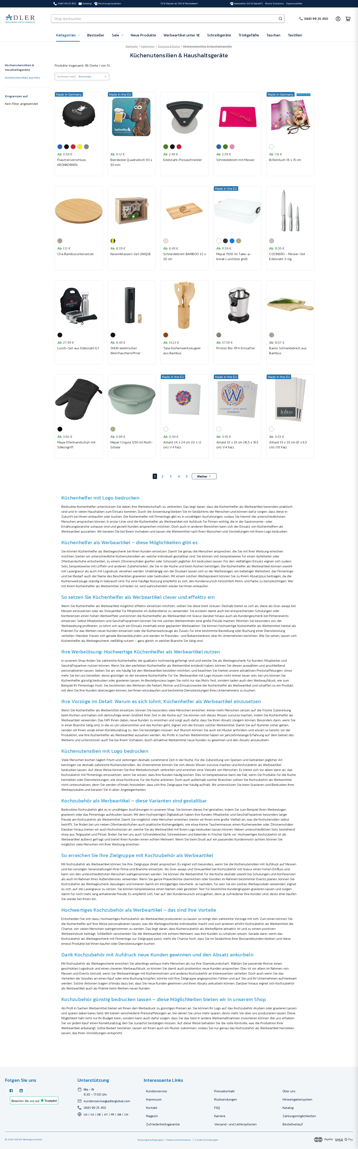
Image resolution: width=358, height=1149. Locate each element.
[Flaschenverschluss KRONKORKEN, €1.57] (79, 117)
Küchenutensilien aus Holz (22, 77)
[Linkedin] (21, 1090)
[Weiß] (271, 146)
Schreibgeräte (219, 35)
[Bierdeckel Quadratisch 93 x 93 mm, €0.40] (132, 117)
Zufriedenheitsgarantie (163, 1124)
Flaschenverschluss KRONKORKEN (71, 162)
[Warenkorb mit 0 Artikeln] (348, 19)
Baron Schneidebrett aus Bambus (288, 350)
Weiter (202, 476)
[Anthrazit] (225, 240)
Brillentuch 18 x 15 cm (285, 159)
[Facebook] (11, 1090)
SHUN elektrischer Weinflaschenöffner (125, 350)
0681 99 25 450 (67, 3)
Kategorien (66, 35)
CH (126, 1114)
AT (106, 1114)
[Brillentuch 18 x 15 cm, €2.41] (290, 117)
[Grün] (165, 146)
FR (112, 1114)
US (85, 1114)
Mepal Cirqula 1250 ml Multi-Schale (131, 445)
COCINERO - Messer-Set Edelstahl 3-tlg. (287, 256)
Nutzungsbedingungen (150, 1140)
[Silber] (271, 240)
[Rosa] (232, 146)
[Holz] (165, 335)
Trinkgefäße (248, 35)
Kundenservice (156, 1091)
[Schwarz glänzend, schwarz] (59, 429)
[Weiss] (218, 240)
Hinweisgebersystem (297, 1099)
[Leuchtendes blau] (232, 240)
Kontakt (151, 1107)
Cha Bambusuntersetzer (75, 253)
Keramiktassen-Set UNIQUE (130, 253)
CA (92, 1114)
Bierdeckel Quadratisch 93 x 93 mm (131, 162)
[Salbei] (238, 240)
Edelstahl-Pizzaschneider (182, 159)
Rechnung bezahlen (109, 3)
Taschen (273, 35)
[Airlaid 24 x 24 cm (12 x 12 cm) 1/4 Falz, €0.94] (184, 399)
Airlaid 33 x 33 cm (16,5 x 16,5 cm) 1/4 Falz (237, 445)
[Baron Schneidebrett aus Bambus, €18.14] (290, 305)
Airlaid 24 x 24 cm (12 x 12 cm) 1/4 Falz (182, 445)
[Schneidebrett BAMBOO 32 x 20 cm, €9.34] (184, 211)
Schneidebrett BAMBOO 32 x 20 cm (184, 256)
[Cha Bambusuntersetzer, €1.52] (79, 211)
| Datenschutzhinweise (177, 1140)
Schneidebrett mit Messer (235, 159)
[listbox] (93, 76)
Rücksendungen (225, 1099)
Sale (115, 35)
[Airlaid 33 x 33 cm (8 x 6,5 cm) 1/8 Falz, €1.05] (290, 399)
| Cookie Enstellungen (205, 1140)
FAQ (217, 1107)
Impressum (154, 1099)
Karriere (219, 1115)
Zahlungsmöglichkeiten (299, 1115)
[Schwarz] (66, 146)
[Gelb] (79, 146)
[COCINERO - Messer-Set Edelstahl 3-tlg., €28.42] (290, 211)
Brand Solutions (274, 3)
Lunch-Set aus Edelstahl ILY (78, 348)
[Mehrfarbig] (112, 240)
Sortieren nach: (66, 76)
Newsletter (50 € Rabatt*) (248, 3)
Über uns (289, 1091)
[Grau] (86, 146)
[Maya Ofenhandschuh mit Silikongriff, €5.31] (79, 399)
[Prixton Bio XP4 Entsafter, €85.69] (237, 305)
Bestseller (95, 35)
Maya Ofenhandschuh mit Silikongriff (76, 445)
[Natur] (59, 240)
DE (99, 1114)
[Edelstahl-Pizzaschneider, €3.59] (184, 117)
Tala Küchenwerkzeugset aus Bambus (182, 350)
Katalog (87, 3)
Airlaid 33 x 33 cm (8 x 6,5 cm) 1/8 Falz (288, 445)
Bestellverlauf (293, 1124)
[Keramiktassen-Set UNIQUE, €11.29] (132, 211)
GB (119, 1114)
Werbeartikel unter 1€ (181, 35)
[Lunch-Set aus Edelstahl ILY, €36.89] (79, 305)
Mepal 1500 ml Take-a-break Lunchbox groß (233, 256)
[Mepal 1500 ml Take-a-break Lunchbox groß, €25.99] (237, 211)
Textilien (295, 35)
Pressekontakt (224, 1091)
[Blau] (59, 146)
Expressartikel (294, 3)
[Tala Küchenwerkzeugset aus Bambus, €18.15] (184, 305)
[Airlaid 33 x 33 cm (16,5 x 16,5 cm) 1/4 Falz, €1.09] (237, 399)
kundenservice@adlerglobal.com (107, 1101)
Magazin (152, 1115)
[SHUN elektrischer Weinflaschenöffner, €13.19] (132, 305)
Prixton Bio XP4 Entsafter (235, 348)
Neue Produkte (143, 35)
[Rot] (73, 146)
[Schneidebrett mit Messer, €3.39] (237, 117)
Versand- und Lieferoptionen (235, 1124)
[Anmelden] (338, 19)
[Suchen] (280, 18)
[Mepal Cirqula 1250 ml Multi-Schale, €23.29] (132, 399)
